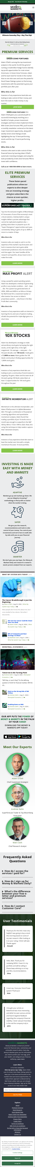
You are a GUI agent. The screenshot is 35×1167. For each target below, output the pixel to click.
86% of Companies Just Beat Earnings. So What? (17, 634)
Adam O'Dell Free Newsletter (17, 1114)
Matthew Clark (14, 637)
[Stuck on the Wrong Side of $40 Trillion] (4, 692)
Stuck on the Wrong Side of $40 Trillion (18, 692)
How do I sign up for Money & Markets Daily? (16, 882)
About (17, 1105)
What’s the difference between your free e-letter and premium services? (16, 894)
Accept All (17, 1163)
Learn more (20, 1059)
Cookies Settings (17, 1152)
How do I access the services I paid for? (15, 872)
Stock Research (17, 1110)
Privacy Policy (17, 1119)
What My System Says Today (16, 640)
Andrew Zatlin (8, 675)
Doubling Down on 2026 (15, 704)
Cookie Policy (18, 1121)
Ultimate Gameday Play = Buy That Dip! (17, 35)
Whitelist (17, 1132)
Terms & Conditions (17, 1124)
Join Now (17, 107)
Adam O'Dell (8, 604)
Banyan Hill (11, 1)
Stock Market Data (17, 1112)
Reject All (17, 1158)
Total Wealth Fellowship (21, 1)
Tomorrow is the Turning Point (14, 673)
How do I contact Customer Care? (13, 907)
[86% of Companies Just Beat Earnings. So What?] (4, 634)
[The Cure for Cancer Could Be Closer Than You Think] (4, 621)
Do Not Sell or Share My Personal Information (17, 1129)
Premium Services (17, 1108)
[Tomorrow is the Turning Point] (17, 659)
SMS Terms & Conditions (17, 1126)
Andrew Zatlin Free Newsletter (17, 1117)
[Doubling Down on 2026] (4, 705)
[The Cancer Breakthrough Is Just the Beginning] (17, 587)
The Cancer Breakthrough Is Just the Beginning (17, 601)
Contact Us (17, 1134)
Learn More (17, 263)
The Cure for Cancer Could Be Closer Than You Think (20, 621)
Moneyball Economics (14, 697)
